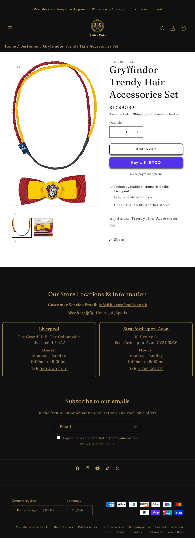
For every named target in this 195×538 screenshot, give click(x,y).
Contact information (169, 526)
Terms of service (113, 526)
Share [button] (119, 239)
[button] (10, 28)
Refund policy (63, 526)
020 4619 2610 (53, 368)
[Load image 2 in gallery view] (44, 228)
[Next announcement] (185, 9)
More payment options (146, 174)
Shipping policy (140, 526)
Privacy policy (88, 526)
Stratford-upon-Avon (146, 328)
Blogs (120, 531)
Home (10, 46)
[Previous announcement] (9, 9)
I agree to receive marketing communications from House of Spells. (100, 441)
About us (136, 531)
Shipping (139, 114)
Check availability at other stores (142, 205)
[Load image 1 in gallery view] (22, 228)
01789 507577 (150, 368)
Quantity (116, 122)
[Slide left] (15, 213)
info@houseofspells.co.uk (123, 304)
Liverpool (49, 328)
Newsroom (154, 531)
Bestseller (29, 46)
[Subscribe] (135, 426)
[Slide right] (15, 240)
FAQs (107, 531)
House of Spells (38, 526)
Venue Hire (175, 531)
